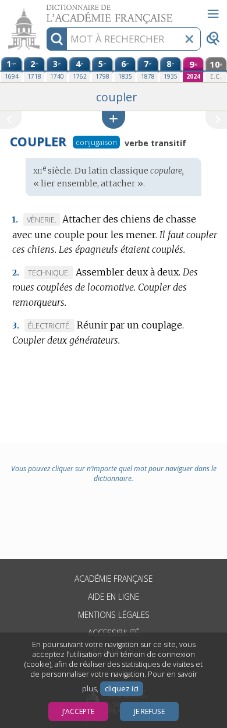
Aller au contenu (44, 10)
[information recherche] (57, 39)
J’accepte (78, 711)
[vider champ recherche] (189, 39)
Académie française (113, 578)
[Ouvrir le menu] (213, 14)
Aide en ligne (113, 596)
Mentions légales (114, 614)
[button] (113, 119)
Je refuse (149, 711)
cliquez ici (122, 689)
